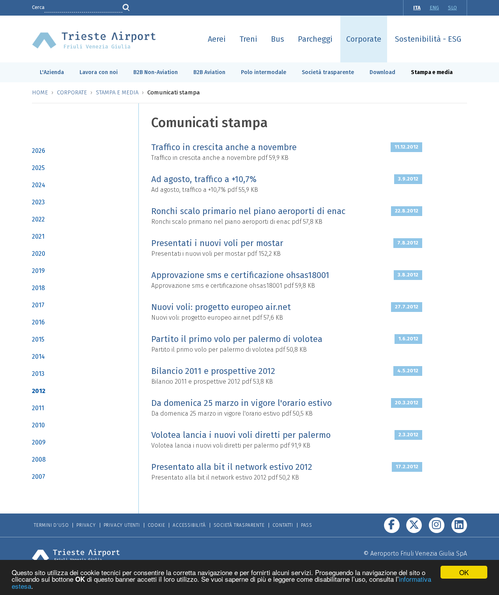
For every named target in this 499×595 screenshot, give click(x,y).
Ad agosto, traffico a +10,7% (204, 179)
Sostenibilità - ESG (428, 39)
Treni (248, 39)
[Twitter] (414, 525)
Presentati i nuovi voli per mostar (217, 243)
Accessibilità (189, 525)
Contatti (283, 525)
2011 (38, 408)
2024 (38, 185)
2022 (38, 219)
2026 (38, 150)
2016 (38, 322)
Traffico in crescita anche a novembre (224, 147)
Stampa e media (432, 72)
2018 (38, 288)
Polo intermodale (263, 72)
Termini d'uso (51, 525)
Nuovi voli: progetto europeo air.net (221, 307)
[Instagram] (436, 525)
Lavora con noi (99, 72)
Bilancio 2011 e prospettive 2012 (213, 371)
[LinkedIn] (459, 525)
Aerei (217, 39)
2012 (38, 391)
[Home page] (94, 39)
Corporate (363, 39)
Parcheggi (315, 39)
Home (40, 92)
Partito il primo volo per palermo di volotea (236, 339)
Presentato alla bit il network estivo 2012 (231, 467)
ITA (417, 8)
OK (464, 572)
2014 (38, 356)
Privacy (86, 525)
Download (382, 72)
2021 (38, 236)
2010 (38, 425)
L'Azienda (52, 72)
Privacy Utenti (122, 525)
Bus (277, 39)
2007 (38, 476)
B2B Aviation (209, 72)
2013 (38, 373)
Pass (306, 525)
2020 (38, 253)
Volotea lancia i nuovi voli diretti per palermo (241, 435)
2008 (39, 459)
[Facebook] (392, 525)
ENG (434, 8)
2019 (38, 270)
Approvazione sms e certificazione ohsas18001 (240, 275)
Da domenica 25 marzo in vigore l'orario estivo (241, 403)
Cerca (38, 7)
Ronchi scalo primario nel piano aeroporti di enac (248, 211)
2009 (39, 442)
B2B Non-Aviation (155, 72)
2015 (38, 339)
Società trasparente (328, 72)
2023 (38, 202)
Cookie (156, 525)
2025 (38, 168)
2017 (38, 305)
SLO (452, 8)
